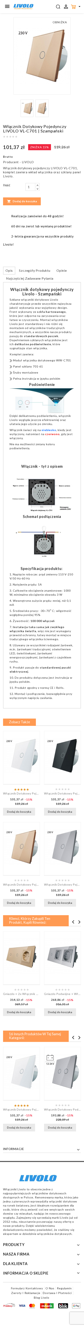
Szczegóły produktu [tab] (34, 270)
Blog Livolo (41, 1297)
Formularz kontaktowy (27, 1288)
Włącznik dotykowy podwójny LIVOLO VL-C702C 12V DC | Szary (62, 1109)
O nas (49, 1288)
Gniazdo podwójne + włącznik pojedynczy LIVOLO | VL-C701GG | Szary (62, 994)
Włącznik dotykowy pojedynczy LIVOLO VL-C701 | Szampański (21, 884)
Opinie (61, 270)
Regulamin (64, 1288)
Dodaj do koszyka (22, 201)
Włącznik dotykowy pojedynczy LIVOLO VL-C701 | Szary (62, 884)
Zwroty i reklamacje (25, 1293)
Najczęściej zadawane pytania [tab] (29, 278)
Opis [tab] (9, 270)
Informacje (13, 1149)
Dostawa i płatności (57, 1293)
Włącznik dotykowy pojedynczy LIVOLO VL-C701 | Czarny (62, 793)
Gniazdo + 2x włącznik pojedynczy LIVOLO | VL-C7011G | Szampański (21, 994)
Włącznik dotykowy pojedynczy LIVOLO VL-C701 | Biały (21, 793)
